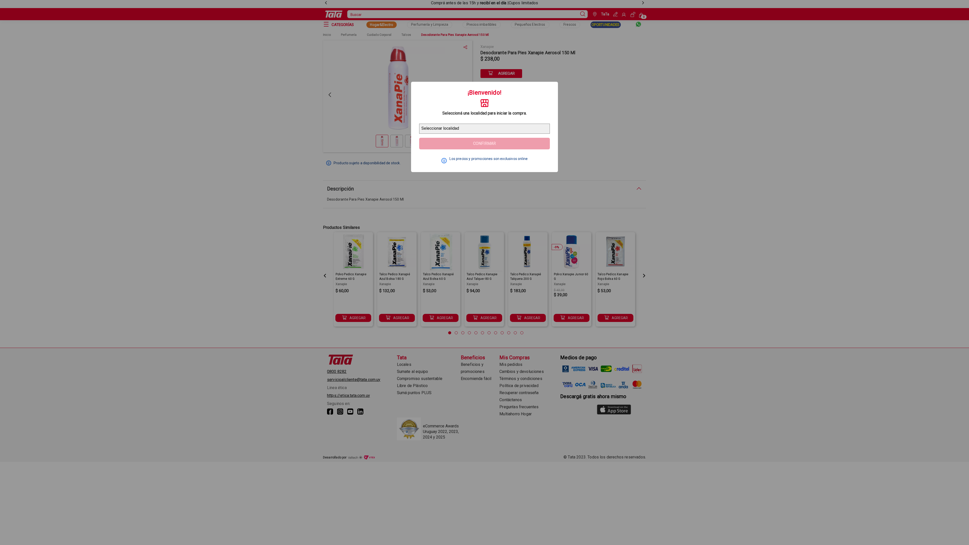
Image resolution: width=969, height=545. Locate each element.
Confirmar (484, 143)
